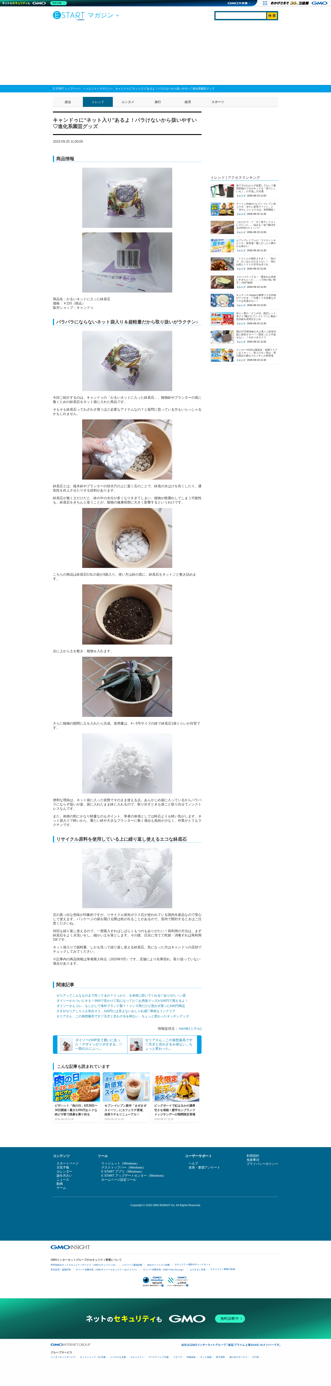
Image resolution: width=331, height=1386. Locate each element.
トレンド (91, 88)
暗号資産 (220, 1357)
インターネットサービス (63, 1357)
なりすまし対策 (198, 1269)
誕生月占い (64, 1175)
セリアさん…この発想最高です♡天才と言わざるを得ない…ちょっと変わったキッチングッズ (123, 1016)
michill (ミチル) (190, 1028)
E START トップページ (67, 88)
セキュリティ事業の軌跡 (222, 1269)
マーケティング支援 (158, 1357)
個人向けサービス (238, 1357)
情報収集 (191, 1357)
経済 (188, 102)
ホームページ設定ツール (118, 1179)
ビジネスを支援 (118, 1357)
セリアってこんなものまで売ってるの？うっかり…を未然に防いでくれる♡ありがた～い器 (121, 995)
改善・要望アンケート (204, 1167)
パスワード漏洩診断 (132, 1265)
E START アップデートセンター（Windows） (133, 1175)
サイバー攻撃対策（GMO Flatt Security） (164, 1269)
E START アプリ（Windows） (122, 1171)
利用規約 (253, 1155)
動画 (60, 1183)
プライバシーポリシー (262, 1164)
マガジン (105, 88)
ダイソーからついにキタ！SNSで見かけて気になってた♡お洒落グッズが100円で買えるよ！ (122, 1000)
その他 (255, 1357)
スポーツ (217, 102)
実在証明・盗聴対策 (61, 1269)
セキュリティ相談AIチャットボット (193, 1264)
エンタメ (128, 102)
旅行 (158, 102)
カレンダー (64, 1171)
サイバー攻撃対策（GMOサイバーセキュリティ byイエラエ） (107, 1269)
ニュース (63, 1179)
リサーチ (177, 1357)
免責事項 (253, 1160)
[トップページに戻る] (70, 15)
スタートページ (68, 1163)
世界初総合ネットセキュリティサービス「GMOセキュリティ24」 (84, 1265)
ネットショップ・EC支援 (93, 1357)
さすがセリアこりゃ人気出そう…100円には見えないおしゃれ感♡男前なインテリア (116, 1011)
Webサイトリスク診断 (158, 1265)
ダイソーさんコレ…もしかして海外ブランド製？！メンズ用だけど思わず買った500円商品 (121, 1006)
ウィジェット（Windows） (120, 1163)
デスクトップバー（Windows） (123, 1167)
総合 (68, 102)
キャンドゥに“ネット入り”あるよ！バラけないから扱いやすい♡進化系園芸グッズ (164, 88)
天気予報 (63, 1167)
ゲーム (61, 1187)
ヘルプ (193, 1163)
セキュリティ (137, 1357)
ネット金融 (205, 1357)
